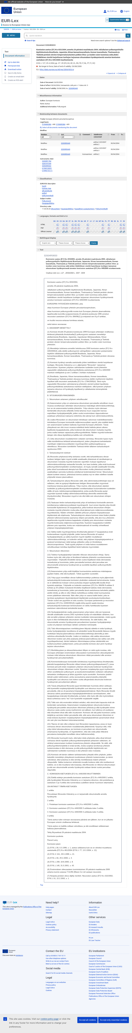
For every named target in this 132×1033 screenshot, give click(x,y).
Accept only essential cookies (113, 1020)
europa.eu (19, 955)
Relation (44, 134)
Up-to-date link (13, 62)
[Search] (128, 36)
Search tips (31, 41)
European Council (95, 958)
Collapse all (122, 73)
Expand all (111, 73)
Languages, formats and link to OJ (54, 216)
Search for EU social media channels (59, 973)
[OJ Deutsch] (66, 231)
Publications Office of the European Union (104, 996)
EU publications (94, 933)
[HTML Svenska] (124, 224)
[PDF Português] (109, 228)
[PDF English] (75, 228)
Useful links (93, 913)
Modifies (44, 143)
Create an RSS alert (15, 80)
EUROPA (6, 29)
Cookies (49, 990)
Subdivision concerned (98, 136)
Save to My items (14, 73)
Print (125, 30)
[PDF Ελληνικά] (72, 228)
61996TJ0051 (47, 168)
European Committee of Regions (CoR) (103, 980)
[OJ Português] (109, 231)
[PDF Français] (78, 228)
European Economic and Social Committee (104, 977)
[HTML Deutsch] (66, 224)
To (122, 134)
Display (93, 243)
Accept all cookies (87, 1020)
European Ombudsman (97, 985)
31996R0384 (46, 124)
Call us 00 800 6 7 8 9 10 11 (55, 956)
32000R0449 (73, 88)
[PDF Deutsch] (66, 228)
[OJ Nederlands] (102, 231)
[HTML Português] (109, 224)
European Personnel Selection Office (102, 993)
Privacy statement (52, 930)
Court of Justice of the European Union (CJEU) (105, 966)
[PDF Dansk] (63, 228)
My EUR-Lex (112, 11)
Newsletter (93, 910)
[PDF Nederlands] (102, 228)
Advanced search (123, 41)
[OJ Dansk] (63, 231)
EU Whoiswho (94, 930)
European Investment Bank (98, 983)
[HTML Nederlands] (102, 224)
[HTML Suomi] (120, 224)
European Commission (97, 964)
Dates (42, 77)
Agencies (92, 999)
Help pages (50, 907)
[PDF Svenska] (124, 228)
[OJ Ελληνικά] (72, 231)
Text (6, 52)
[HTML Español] (57, 224)
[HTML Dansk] (63, 224)
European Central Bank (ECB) (99, 969)
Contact (48, 910)
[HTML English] (75, 224)
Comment (86, 134)
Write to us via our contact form (57, 961)
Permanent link (14, 66)
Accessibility (50, 927)
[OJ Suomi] (120, 231)
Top (41, 885)
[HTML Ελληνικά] (72, 224)
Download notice (14, 69)
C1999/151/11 (47, 171)
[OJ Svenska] (124, 231)
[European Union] (9, 951)
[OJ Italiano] (87, 231)
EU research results (96, 927)
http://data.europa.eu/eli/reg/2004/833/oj (57, 70)
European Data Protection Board (100, 991)
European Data (94, 922)
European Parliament (96, 956)
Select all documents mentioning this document (58, 127)
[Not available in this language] (54, 224)
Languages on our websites (56, 982)
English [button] (126, 11)
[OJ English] (75, 231)
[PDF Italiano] (87, 228)
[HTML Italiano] (87, 224)
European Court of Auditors (98, 972)
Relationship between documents (53, 114)
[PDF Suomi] (120, 228)
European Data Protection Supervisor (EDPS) (105, 988)
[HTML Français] (78, 224)
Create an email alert (16, 77)
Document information (15, 56)
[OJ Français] (78, 231)
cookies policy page (49, 1019)
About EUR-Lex (94, 907)
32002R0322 (46, 166)
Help (118, 30)
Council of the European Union (100, 961)
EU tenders (93, 925)
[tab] (81, 77)
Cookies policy (51, 925)
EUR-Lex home (16, 29)
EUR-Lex (10, 20)
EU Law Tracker (94, 940)
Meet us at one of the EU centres (57, 964)
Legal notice (50, 922)
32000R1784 (46, 161)
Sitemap (49, 913)
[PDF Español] (57, 228)
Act (62, 134)
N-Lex (91, 938)
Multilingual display (48, 238)
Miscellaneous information (51, 96)
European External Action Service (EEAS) (103, 975)
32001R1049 (46, 164)
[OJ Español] (57, 231)
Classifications (46, 179)
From (113, 134)
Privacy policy (51, 985)
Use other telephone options (56, 958)
